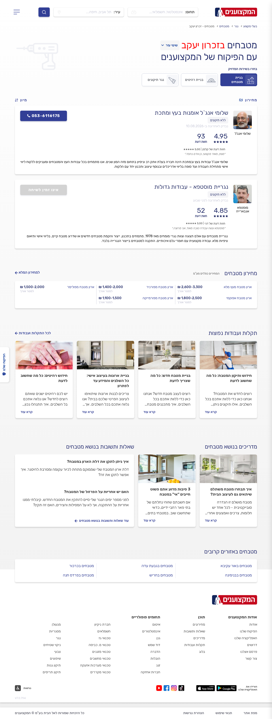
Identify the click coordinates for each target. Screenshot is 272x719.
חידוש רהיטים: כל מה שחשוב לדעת (44, 378)
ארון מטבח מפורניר (159, 287)
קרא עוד (211, 412)
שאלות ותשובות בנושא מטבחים (100, 446)
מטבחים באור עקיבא (236, 565)
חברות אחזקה (150, 672)
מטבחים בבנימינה (238, 575)
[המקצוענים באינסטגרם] (174, 688)
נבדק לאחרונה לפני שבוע (210, 200)
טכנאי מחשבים (100, 658)
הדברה (155, 652)
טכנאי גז (104, 638)
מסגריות (55, 631)
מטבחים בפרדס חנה (78, 575)
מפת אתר (250, 713)
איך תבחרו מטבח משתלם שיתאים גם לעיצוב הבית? (231, 492)
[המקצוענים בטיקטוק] (181, 688)
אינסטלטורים (151, 631)
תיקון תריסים (52, 672)
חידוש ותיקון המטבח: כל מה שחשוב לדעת (229, 378)
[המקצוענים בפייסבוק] (167, 688)
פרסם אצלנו (248, 652)
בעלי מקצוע (250, 26)
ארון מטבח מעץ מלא (238, 287)
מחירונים (199, 624)
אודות (253, 624)
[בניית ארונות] (105, 357)
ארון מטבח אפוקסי (239, 298)
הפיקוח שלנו (248, 631)
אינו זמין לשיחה (43, 189)
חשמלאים (103, 631)
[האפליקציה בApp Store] (205, 688)
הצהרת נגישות (193, 713)
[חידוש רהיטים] (44, 357)
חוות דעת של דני (215, 223)
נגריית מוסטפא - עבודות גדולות (191, 186)
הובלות (155, 658)
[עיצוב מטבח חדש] (167, 357)
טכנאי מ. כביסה (99, 645)
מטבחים (224, 26)
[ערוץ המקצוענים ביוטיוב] (160, 688)
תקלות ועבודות (194, 645)
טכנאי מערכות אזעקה (95, 665)
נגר (236, 26)
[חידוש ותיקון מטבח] (228, 357)
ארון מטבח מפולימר (80, 287)
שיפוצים (55, 658)
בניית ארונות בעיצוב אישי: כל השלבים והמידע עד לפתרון (108, 380)
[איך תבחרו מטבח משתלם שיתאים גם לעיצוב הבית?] (228, 471)
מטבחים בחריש (161, 575)
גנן (158, 638)
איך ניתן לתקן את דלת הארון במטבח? (98, 461)
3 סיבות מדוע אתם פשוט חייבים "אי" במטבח (170, 492)
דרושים (252, 645)
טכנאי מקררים (100, 672)
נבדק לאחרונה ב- (207, 126)
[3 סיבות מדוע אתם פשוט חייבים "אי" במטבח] (167, 471)
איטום (156, 624)
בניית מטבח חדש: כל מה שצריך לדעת (170, 378)
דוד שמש (154, 645)
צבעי (57, 652)
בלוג (202, 652)
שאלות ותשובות (194, 631)
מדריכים (199, 638)
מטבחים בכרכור (81, 565)
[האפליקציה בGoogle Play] (227, 688)
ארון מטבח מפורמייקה (158, 298)
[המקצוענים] (236, 12)
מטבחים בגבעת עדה (157, 565)
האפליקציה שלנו (245, 638)
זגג (158, 665)
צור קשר (251, 658)
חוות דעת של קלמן (213, 149)
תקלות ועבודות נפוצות (232, 333)
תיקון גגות (54, 665)
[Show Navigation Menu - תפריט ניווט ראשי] (18, 12)
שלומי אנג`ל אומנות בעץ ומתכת (191, 112)
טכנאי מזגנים (101, 652)
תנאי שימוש (223, 713)
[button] (23, 100)
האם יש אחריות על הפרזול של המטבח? (96, 491)
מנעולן (56, 624)
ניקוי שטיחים (52, 645)
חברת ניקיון (102, 624)
